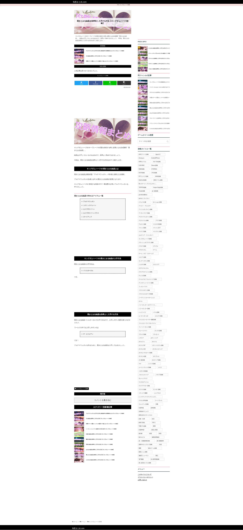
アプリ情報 (159, 220)
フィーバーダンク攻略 (145, 327)
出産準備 (141, 408)
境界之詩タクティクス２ (145, 415)
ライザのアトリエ (144, 382)
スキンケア (156, 264)
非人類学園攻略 (155, 459)
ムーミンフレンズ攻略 (145, 367)
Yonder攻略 (142, 191)
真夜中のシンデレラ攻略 (145, 444)
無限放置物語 (155, 437)
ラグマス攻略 (142, 389)
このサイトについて (144, 474)
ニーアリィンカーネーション (147, 297)
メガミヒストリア (144, 374)
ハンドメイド (142, 312)
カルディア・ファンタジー (146, 235)
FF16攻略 (154, 172)
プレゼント (156, 334)
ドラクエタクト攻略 (144, 290)
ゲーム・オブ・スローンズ (146, 253)
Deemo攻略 (154, 165)
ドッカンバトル (143, 286)
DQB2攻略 (141, 169)
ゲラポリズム (142, 250)
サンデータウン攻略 (144, 261)
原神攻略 (153, 408)
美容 (160, 444)
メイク (160, 367)
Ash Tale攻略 (157, 161)
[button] (168, 141)
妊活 (153, 419)
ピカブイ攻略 (159, 316)
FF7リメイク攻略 (143, 176)
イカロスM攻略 (157, 224)
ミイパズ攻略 (152, 363)
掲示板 (140, 433)
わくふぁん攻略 (157, 202)
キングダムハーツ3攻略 (125, 4)
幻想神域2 (141, 429)
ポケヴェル (156, 356)
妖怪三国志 (142, 422)
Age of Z (158, 154)
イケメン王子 (157, 227)
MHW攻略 (158, 176)
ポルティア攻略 (156, 360)
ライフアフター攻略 (144, 385)
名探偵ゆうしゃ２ (144, 411)
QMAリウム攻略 (158, 180)
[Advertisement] (102, 103)
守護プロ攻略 (142, 426)
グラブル (155, 246)
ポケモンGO (142, 349)
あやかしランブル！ (144, 198)
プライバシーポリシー (145, 477)
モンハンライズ (143, 378)
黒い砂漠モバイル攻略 (145, 463)
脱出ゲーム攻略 (152, 448)
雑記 (157, 455)
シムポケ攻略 (142, 264)
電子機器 (141, 459)
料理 (160, 433)
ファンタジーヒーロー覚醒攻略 (147, 319)
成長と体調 (154, 429)
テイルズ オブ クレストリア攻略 (148, 279)
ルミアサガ (157, 393)
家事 (154, 426)
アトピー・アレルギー (145, 205)
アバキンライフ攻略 (144, 213)
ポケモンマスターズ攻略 (145, 352)
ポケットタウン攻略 (157, 345)
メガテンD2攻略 (143, 371)
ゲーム (155, 250)
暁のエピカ (142, 437)
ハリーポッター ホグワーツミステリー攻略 (151, 305)
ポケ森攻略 (142, 360)
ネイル (140, 301)
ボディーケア (154, 338)
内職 (157, 404)
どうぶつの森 (142, 202)
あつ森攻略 (155, 191)
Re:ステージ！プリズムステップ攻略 (149, 183)
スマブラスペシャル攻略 (145, 272)
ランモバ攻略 (157, 389)
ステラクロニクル (144, 268)
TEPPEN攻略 (142, 187)
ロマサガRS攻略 (143, 400)
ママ (140, 363)
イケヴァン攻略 (157, 231)
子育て (154, 422)
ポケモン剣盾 (142, 356)
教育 (150, 433)
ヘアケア (141, 338)
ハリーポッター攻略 (144, 308)
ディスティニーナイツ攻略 (146, 283)
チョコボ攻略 (142, 275)
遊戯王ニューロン (144, 455)
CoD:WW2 (141, 165)
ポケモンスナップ (157, 349)
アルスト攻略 (142, 224)
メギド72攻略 (159, 374)
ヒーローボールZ (143, 316)
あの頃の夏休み (143, 194)
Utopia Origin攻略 (158, 187)
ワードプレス (158, 400)
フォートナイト (143, 330)
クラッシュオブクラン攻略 (146, 242)
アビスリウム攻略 (144, 220)
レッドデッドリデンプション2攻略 (148, 396)
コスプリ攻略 (142, 257)
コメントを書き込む (102, 400)
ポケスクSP (142, 345)
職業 (140, 448)
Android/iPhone (155, 158)
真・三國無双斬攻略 (144, 441)
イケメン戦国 (142, 227)
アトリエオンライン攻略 (145, 209)
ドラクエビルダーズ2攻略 (146, 294)
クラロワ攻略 (142, 246)
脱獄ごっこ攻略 (143, 452)
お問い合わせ (142, 480)
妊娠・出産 (142, 419)
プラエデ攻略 (142, 334)
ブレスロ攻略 (158, 330)
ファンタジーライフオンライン (147, 323)
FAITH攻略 (142, 172)
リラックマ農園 (143, 393)
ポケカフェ (142, 341)
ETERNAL (154, 169)
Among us (141, 158)
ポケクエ (154, 341)
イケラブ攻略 (142, 231)
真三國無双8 (160, 441)
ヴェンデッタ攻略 (144, 404)
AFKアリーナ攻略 (144, 154)
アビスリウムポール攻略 (145, 216)
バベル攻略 (156, 312)
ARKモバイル (142, 161)
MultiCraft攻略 (142, 180)
